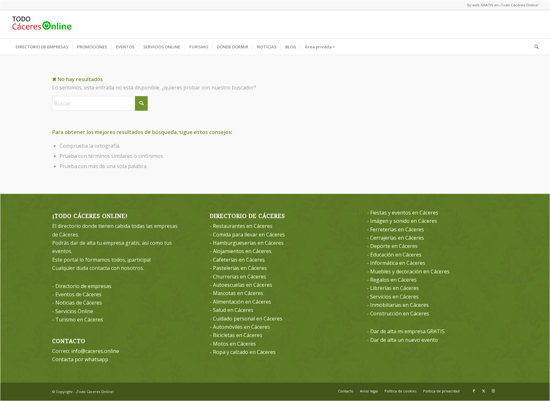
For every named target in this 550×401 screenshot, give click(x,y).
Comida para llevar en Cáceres (249, 234)
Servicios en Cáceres (394, 296)
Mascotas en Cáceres (238, 293)
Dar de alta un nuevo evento (404, 339)
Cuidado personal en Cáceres (247, 318)
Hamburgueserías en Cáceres (248, 242)
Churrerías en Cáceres (239, 276)
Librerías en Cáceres (394, 288)
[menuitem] (42, 47)
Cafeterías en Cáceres (239, 259)
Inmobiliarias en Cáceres (399, 304)
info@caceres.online (95, 351)
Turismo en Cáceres (79, 319)
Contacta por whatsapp (80, 359)
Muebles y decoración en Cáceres (409, 271)
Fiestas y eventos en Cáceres (404, 212)
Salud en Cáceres (233, 309)
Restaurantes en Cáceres (242, 225)
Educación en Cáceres (395, 254)
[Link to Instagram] (493, 391)
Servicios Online (74, 311)
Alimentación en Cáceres (242, 301)
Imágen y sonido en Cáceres (403, 220)
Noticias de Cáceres (78, 302)
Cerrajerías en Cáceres (397, 237)
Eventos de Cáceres (78, 294)
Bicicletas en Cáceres (237, 335)
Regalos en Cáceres (393, 279)
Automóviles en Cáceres (241, 326)
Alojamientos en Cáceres (242, 251)
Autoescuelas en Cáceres (242, 284)
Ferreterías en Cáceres (397, 229)
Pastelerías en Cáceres (240, 267)
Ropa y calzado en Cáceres (244, 351)
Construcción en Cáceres (399, 313)
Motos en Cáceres (234, 343)
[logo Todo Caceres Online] (42, 25)
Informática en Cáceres (397, 262)
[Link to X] (483, 391)
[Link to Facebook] (474, 391)
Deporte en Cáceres (394, 246)
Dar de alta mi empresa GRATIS (407, 331)
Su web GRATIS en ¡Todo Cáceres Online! (503, 5)
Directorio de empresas (83, 286)
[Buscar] (534, 47)
